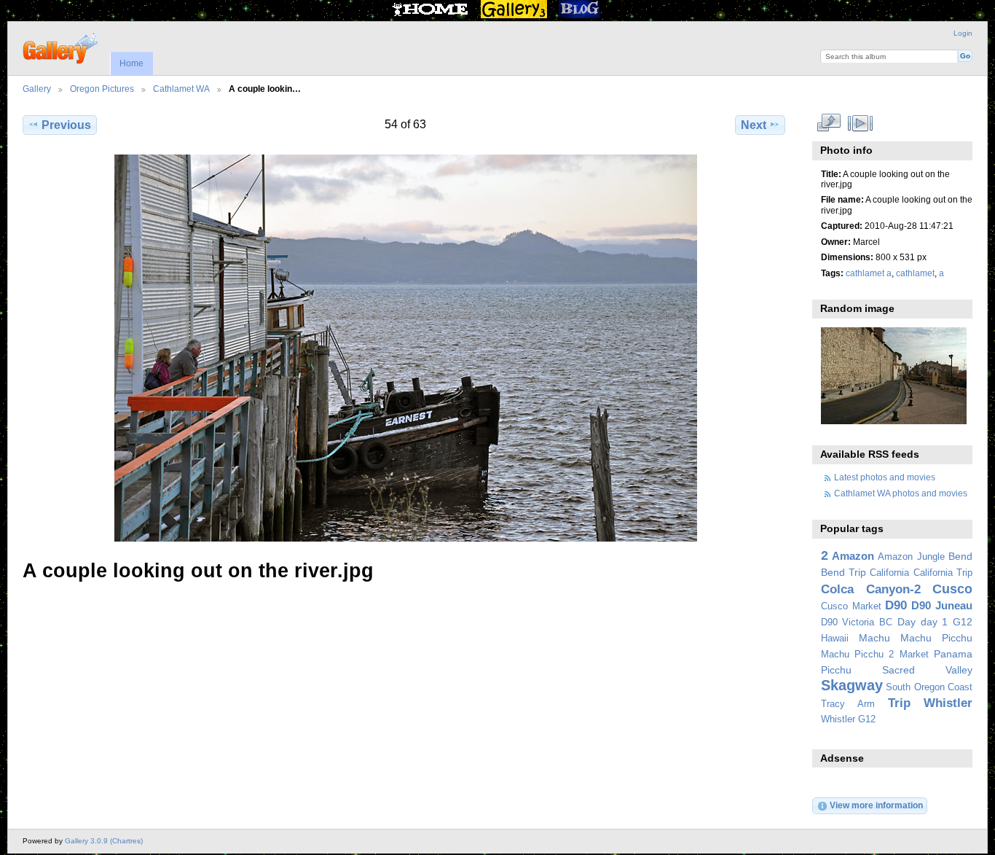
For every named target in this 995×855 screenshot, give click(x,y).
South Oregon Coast (929, 687)
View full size (828, 123)
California (889, 573)
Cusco (952, 588)
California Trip (942, 573)
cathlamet (915, 273)
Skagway (852, 685)
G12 (962, 622)
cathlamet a (869, 273)
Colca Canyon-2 (871, 589)
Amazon (853, 556)
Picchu (836, 670)
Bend (960, 556)
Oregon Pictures (102, 88)
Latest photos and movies (884, 477)
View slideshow (860, 123)
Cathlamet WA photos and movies (900, 493)
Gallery (37, 88)
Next (753, 125)
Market (914, 654)
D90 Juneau (941, 605)
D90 (896, 605)
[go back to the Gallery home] (62, 46)
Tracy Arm (848, 704)
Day (906, 622)
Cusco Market (851, 606)
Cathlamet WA (181, 88)
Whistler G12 (848, 719)
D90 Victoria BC (856, 622)
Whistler (948, 703)
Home (131, 63)
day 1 (934, 622)
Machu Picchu (936, 638)
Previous (66, 125)
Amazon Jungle (911, 557)
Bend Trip (843, 572)
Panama (953, 654)
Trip (899, 703)
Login (962, 33)
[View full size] (405, 348)
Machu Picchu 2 (857, 654)
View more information (876, 805)
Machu (874, 638)
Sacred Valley (927, 670)
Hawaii (835, 638)
